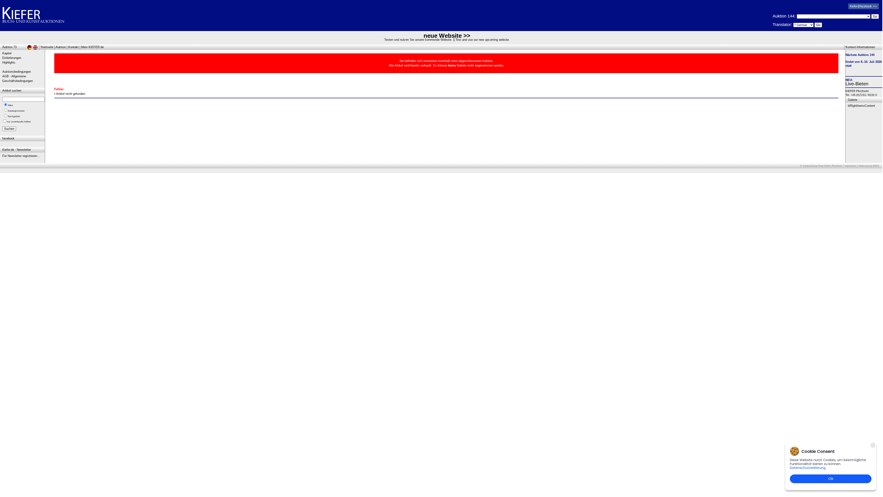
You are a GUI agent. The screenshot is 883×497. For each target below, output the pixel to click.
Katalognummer (16, 111)
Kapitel (6, 53)
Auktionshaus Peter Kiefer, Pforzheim (822, 166)
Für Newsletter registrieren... (21, 156)
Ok (830, 478)
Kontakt (73, 47)
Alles (10, 105)
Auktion (61, 47)
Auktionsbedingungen (16, 71)
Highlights (8, 62)
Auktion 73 (9, 47)
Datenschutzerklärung (808, 467)
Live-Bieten (857, 83)
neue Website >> (447, 35)
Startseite (46, 47)
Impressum (850, 166)
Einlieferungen (11, 58)
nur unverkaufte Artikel (19, 121)
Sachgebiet (14, 116)
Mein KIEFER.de (92, 47)
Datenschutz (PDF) (869, 166)
